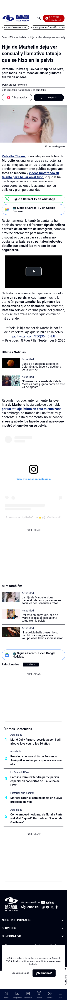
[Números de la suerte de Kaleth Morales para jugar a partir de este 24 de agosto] (11, 380)
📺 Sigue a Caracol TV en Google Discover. (34, 209)
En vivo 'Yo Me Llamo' (15, 27)
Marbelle (30, 664)
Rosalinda (15, 751)
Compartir (52, 97)
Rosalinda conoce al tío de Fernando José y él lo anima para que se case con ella (36, 760)
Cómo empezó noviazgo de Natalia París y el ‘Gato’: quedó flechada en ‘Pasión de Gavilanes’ (36, 818)
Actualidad (21, 37)
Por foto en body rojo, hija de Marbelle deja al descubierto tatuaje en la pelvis (40, 617)
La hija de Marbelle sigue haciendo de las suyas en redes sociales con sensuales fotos (41, 600)
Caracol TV (7, 37)
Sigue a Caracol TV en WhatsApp (34, 199)
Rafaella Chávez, (14, 156)
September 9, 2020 (51, 340)
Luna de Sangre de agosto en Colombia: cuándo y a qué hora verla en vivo (41, 366)
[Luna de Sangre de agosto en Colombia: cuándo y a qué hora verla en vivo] (11, 363)
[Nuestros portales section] (62, 920)
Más (60, 997)
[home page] (16, 18)
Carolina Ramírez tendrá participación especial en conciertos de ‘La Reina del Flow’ (35, 781)
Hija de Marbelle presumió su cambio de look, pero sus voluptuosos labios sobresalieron (42, 635)
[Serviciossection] (62, 928)
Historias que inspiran (22, 793)
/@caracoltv (19, 97)
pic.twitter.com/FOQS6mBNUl (33, 336)
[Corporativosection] (62, 936)
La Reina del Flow (20, 772)
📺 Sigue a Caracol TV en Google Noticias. (34, 654)
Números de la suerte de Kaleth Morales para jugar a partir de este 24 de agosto (43, 384)
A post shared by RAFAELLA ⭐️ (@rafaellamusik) (33, 517)
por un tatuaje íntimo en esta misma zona (31, 409)
